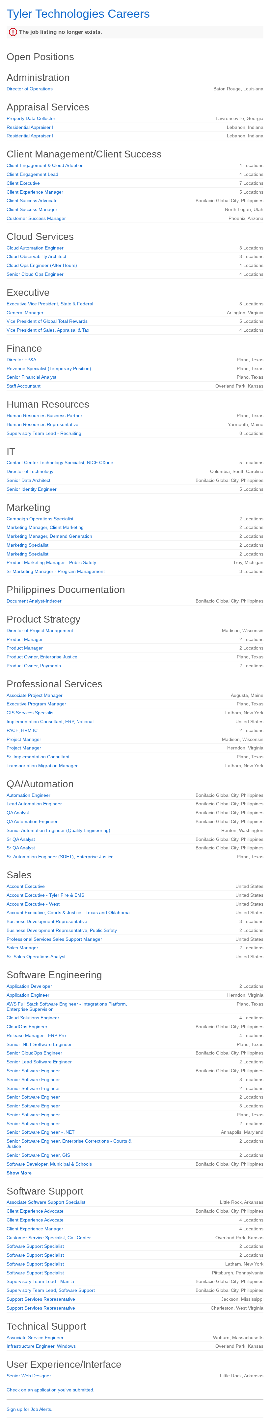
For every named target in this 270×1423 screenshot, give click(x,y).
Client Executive (23, 183)
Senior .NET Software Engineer (39, 1044)
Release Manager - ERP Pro (36, 1035)
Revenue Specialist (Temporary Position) (49, 368)
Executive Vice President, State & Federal (50, 303)
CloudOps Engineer (27, 1026)
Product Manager (25, 639)
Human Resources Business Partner (44, 415)
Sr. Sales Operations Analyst (36, 956)
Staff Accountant (23, 386)
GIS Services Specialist (31, 712)
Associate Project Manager (35, 695)
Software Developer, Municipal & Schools (49, 1164)
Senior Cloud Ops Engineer (35, 274)
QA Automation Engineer (32, 821)
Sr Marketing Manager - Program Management (56, 571)
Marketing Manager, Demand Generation (49, 536)
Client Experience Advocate (35, 1211)
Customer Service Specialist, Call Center (49, 1237)
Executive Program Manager (36, 703)
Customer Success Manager (36, 218)
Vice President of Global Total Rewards (47, 321)
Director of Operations (30, 88)
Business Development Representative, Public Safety (62, 930)
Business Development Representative (47, 921)
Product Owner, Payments (34, 665)
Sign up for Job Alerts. (29, 1409)
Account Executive (26, 886)
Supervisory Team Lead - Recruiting (44, 433)
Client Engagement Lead (32, 174)
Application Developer (29, 986)
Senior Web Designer (29, 1375)
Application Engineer (28, 995)
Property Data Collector (31, 118)
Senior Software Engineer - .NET (41, 1132)
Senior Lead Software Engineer (39, 1061)
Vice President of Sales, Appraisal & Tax (48, 330)
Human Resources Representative (42, 424)
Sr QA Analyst (21, 839)
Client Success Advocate (32, 200)
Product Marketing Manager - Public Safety (51, 562)
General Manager (25, 312)
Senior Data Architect (28, 480)
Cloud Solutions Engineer (33, 1017)
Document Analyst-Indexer (34, 601)
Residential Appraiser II (31, 135)
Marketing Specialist (27, 545)
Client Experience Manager (35, 192)
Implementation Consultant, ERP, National (50, 721)
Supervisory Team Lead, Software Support (51, 1290)
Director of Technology (30, 471)
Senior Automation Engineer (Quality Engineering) (58, 830)
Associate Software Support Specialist (46, 1202)
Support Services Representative (41, 1299)
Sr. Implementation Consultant (38, 756)
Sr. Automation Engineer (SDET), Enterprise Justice (60, 856)
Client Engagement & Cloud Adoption (45, 165)
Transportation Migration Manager (42, 765)
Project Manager (24, 739)
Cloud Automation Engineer (35, 247)
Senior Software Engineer (33, 1070)
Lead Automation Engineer (34, 803)
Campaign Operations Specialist (40, 518)
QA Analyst (18, 812)
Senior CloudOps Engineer (34, 1052)
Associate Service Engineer (35, 1337)
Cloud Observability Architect (36, 256)
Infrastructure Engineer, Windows (41, 1346)
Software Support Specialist (35, 1246)
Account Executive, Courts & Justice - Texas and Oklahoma (68, 912)
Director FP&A (21, 359)
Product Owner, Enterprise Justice (42, 656)
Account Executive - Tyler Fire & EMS (45, 895)
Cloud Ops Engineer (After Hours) (42, 265)
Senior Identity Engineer (32, 489)
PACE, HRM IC (22, 730)
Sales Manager (22, 947)
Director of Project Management (40, 630)
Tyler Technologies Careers (78, 13)
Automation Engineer (28, 795)
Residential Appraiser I (30, 127)
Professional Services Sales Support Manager (54, 939)
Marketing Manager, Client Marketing (45, 527)
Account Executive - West (33, 904)
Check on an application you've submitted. (50, 1389)
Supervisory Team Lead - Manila (40, 1281)
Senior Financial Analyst (31, 377)
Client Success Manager (32, 209)
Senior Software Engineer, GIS (38, 1155)
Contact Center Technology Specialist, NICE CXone (60, 462)
